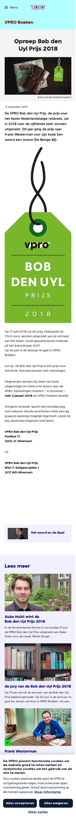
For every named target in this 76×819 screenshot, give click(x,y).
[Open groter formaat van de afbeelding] (38, 235)
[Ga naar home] (38, 7)
